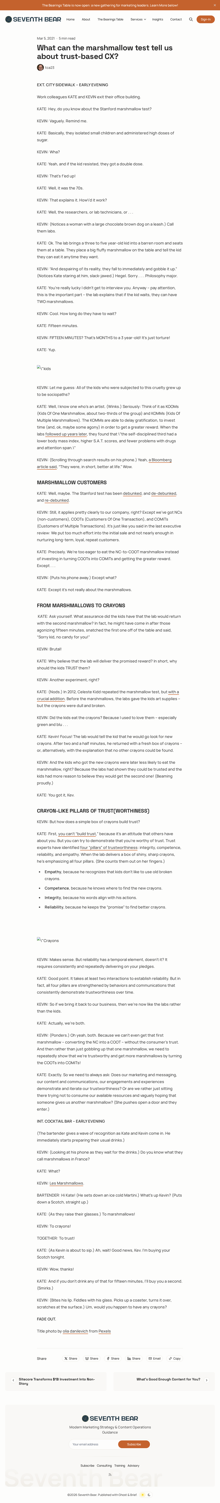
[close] (214, 5)
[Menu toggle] (145, 19)
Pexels (105, 1331)
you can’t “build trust (77, 833)
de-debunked (163, 493)
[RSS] (110, 1474)
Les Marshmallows (66, 1183)
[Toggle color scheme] (146, 1495)
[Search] (191, 19)
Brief (133, 1495)
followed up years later (66, 433)
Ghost (123, 1495)
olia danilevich (75, 1331)
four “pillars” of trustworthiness (109, 847)
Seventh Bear (87, 1495)
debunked (132, 493)
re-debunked (57, 500)
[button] (134, 19)
